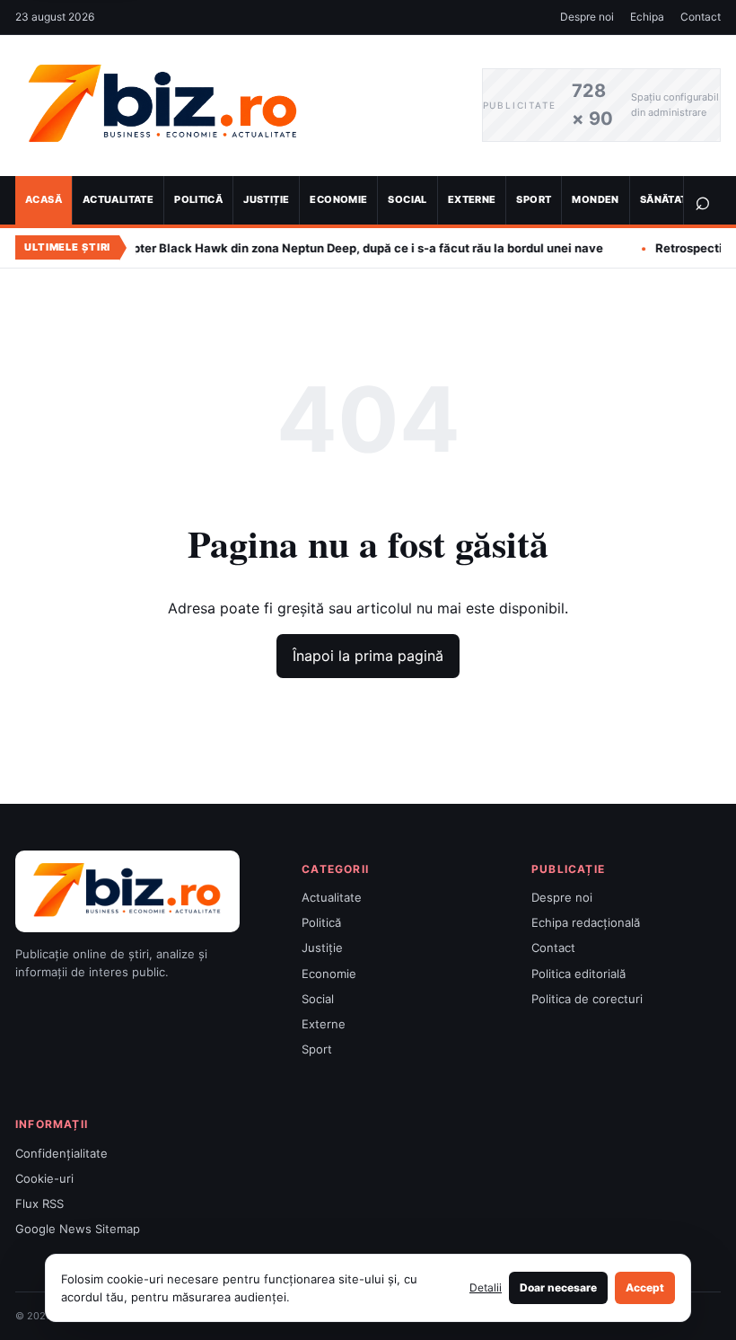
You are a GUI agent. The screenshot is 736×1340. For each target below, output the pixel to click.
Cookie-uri (44, 1178)
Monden (595, 199)
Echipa (647, 16)
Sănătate (667, 199)
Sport (533, 199)
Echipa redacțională (585, 922)
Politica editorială (578, 973)
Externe (472, 199)
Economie (338, 199)
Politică (198, 199)
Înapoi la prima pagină (368, 656)
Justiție (266, 199)
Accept (645, 1287)
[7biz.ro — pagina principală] (235, 105)
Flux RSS (39, 1203)
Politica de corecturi (587, 999)
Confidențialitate (61, 1153)
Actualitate (118, 199)
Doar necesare (558, 1287)
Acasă (43, 199)
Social (407, 199)
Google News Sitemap (77, 1228)
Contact (700, 16)
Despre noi (587, 16)
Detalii (485, 1287)
